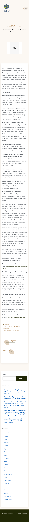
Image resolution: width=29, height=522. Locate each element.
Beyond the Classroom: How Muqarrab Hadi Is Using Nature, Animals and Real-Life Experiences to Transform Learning (15, 404)
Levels (7, 324)
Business (14, 25)
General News (8, 474)
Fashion (6, 458)
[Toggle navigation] (25, 8)
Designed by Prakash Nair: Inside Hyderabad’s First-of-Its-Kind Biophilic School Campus (15, 420)
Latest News (7, 480)
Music (5, 487)
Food (5, 468)
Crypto (6, 449)
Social (5, 490)
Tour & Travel (8, 499)
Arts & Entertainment (10, 433)
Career (6, 445)
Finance (6, 461)
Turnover (6, 328)
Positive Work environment (12, 326)
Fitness (6, 464)
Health (6, 477)
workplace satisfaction (11, 330)
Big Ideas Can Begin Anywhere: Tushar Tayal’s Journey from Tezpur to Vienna (15, 397)
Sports (6, 493)
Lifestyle (6, 484)
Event (5, 455)
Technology (7, 496)
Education (7, 452)
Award (6, 436)
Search (4, 374)
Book (5, 439)
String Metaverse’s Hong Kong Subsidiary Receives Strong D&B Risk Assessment (14, 391)
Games (6, 471)
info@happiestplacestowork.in (16, 317)
